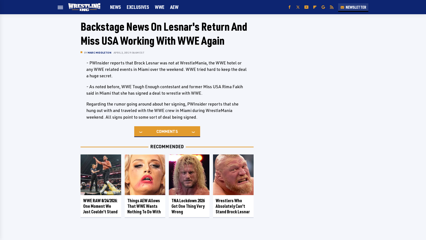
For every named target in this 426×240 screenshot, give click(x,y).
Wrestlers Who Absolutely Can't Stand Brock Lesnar (233, 206)
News (115, 7)
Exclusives (138, 7)
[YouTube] (306, 7)
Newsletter (356, 7)
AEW (174, 7)
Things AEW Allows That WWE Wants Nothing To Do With (144, 206)
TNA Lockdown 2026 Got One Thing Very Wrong (188, 206)
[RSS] (332, 7)
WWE (159, 7)
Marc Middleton (99, 52)
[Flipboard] (315, 7)
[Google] (323, 7)
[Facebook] (290, 7)
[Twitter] (298, 7)
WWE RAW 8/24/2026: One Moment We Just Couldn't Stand (100, 206)
